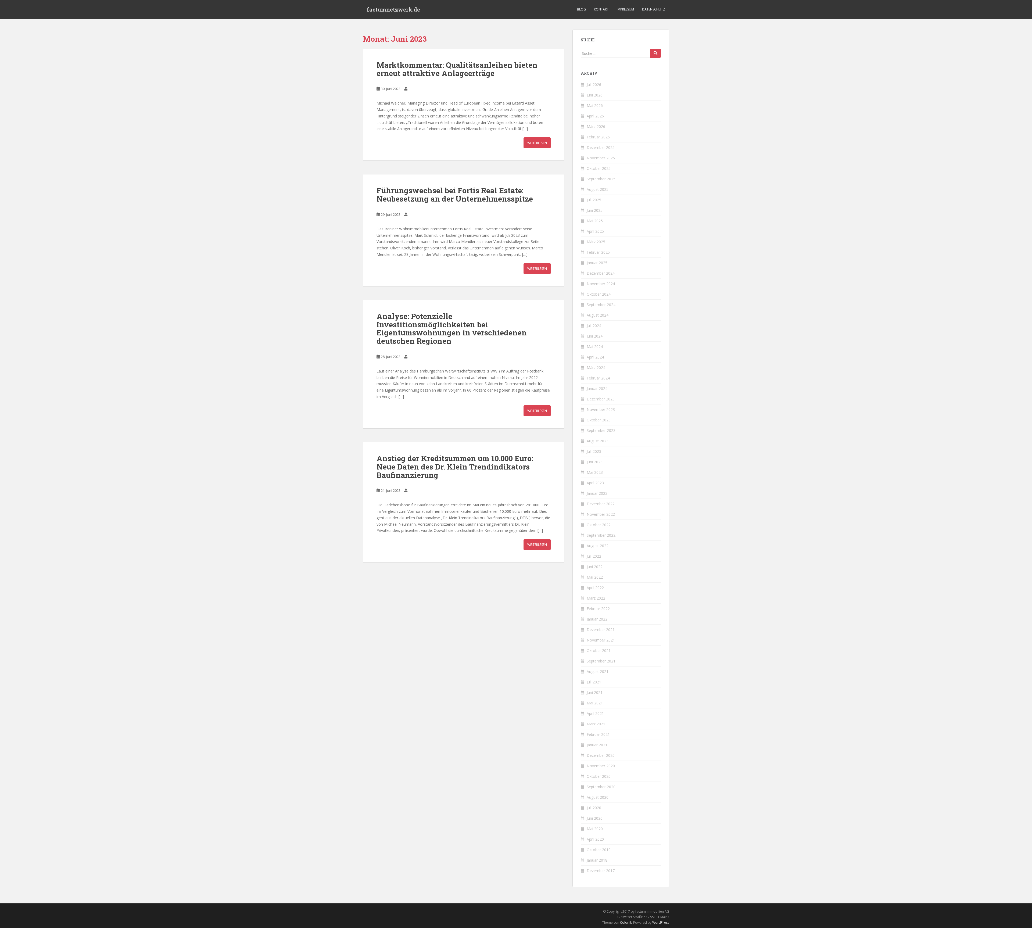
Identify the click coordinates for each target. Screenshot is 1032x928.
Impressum (625, 9)
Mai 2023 (595, 472)
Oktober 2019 (599, 849)
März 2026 (596, 126)
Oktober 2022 (599, 524)
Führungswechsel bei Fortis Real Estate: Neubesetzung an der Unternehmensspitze (455, 194)
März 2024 (596, 367)
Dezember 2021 (601, 629)
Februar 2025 (598, 252)
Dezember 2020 (601, 755)
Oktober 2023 (599, 419)
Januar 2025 (597, 262)
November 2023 (601, 409)
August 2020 (597, 797)
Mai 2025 (595, 220)
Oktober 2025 (599, 168)
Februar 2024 (598, 378)
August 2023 (597, 440)
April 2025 (595, 231)
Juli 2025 (594, 199)
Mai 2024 (595, 346)
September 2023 (601, 430)
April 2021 (595, 713)
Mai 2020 (595, 828)
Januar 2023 (597, 493)
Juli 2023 (594, 451)
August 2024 (597, 315)
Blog (581, 9)
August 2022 (597, 545)
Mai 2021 (595, 702)
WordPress (660, 922)
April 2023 (595, 482)
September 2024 (601, 304)
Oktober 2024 (599, 294)
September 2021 (601, 661)
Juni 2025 (595, 210)
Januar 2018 (597, 860)
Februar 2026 (598, 136)
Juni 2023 (595, 461)
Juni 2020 (595, 818)
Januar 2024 (597, 388)
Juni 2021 (595, 692)
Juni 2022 (595, 566)
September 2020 (601, 786)
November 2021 (601, 640)
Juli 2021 (594, 682)
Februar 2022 (598, 608)
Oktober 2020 (599, 776)
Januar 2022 (597, 619)
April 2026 (595, 116)
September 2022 (601, 535)
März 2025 (596, 241)
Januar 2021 (597, 744)
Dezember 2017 (601, 870)
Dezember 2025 (601, 147)
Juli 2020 (594, 807)
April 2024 (595, 357)
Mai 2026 (595, 105)
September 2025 (601, 178)
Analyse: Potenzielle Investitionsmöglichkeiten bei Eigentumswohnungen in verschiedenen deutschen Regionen (452, 328)
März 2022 (596, 598)
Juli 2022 (594, 556)
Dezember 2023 (601, 399)
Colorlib (626, 922)
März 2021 (596, 723)
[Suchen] (655, 53)
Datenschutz (653, 9)
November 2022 (601, 514)
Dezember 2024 (601, 273)
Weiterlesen (537, 143)
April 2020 (595, 839)
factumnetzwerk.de (393, 9)
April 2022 (595, 587)
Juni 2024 (595, 336)
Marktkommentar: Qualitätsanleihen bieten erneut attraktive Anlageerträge (457, 69)
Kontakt (601, 9)
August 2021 (597, 671)
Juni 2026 (595, 95)
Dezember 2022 (601, 503)
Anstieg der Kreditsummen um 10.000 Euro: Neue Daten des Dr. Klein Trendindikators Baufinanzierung (455, 466)
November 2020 (601, 765)
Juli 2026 (594, 84)
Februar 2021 (598, 734)
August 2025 (597, 189)
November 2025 (601, 157)
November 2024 (601, 283)
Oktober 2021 (599, 650)
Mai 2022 (595, 577)
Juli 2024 (594, 325)
